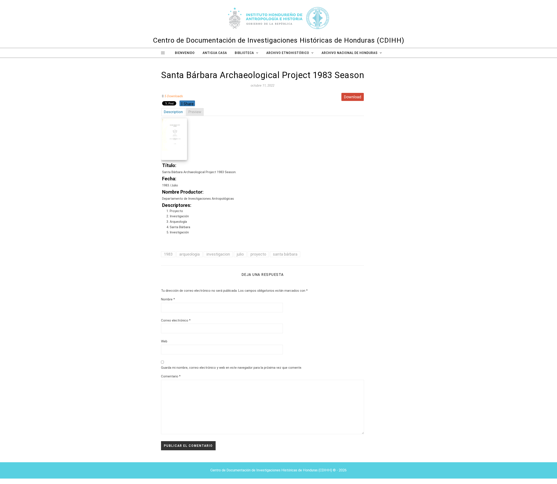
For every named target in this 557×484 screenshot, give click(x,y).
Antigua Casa (215, 53)
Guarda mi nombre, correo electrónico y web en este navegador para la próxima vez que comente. (231, 368)
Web (164, 341)
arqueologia (189, 254)
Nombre (168, 299)
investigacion (218, 254)
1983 (168, 254)
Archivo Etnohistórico (287, 53)
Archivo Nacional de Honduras (349, 53)
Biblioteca (244, 53)
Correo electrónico (176, 320)
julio (240, 254)
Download (352, 97)
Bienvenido (185, 53)
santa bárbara (285, 254)
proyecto (258, 254)
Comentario (171, 376)
